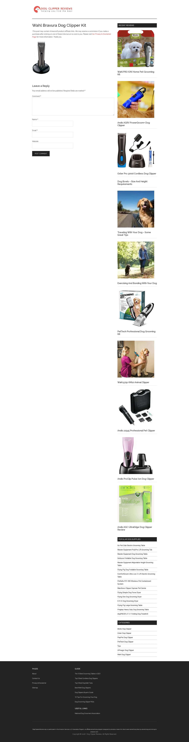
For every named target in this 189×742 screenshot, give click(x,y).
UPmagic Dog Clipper (125, 650)
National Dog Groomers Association (87, 713)
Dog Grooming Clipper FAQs (84, 702)
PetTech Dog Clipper (125, 642)
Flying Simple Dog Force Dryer (129, 592)
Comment (36, 96)
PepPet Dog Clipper (125, 637)
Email (35, 130)
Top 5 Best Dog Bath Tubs (84, 683)
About (34, 674)
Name (35, 119)
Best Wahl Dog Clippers (83, 688)
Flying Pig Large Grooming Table (129, 605)
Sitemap (35, 688)
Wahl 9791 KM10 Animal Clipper (133, 382)
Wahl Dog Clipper (124, 655)
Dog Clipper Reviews (53, 9)
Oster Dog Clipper (124, 633)
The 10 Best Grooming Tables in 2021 (88, 674)
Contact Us (36, 678)
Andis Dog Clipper (124, 629)
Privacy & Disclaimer (39, 683)
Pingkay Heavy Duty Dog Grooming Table (133, 610)
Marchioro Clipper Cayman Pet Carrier (131, 588)
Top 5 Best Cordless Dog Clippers (86, 678)
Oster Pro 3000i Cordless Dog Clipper (136, 173)
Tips (119, 646)
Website (35, 141)
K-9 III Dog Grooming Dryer (127, 601)
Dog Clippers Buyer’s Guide (84, 692)
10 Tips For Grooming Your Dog (86, 697)
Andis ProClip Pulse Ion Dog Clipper (135, 479)
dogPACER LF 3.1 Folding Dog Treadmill (132, 614)
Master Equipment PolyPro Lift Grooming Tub (134, 550)
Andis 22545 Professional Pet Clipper (136, 430)
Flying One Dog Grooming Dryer (129, 597)
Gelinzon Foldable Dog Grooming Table (132, 558)
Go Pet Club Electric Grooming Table (131, 545)
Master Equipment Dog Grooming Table (132, 554)
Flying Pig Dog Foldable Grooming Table (132, 570)
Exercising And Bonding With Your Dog (137, 283)
